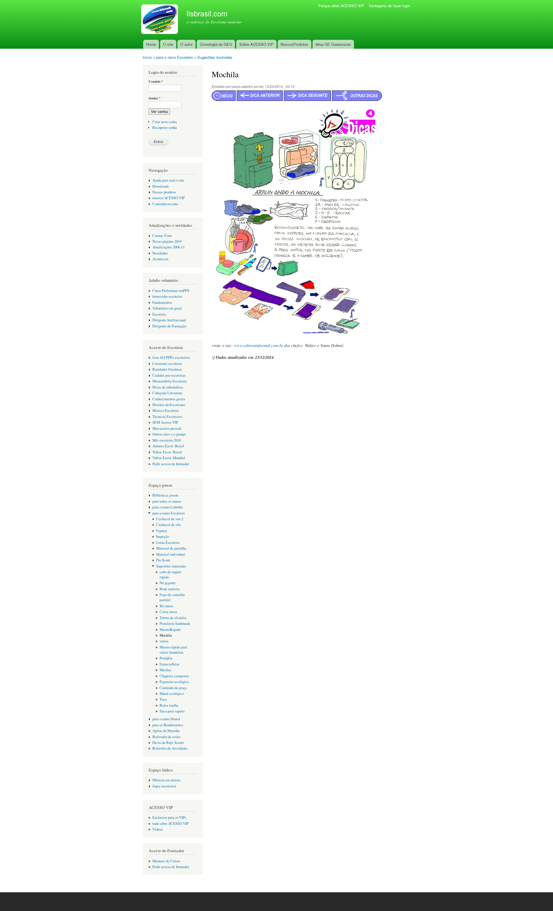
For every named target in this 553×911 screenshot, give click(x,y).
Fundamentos (162, 302)
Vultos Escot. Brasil (167, 452)
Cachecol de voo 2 (169, 518)
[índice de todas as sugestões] (357, 99)
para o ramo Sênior (166, 718)
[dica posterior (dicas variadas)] (307, 99)
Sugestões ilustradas (214, 57)
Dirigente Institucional (169, 320)
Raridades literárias (167, 369)
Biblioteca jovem (165, 495)
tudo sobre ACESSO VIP (170, 823)
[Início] (160, 20)
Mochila (166, 635)
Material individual (170, 554)
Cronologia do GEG (216, 44)
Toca (163, 699)
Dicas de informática (167, 387)
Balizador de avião (166, 736)
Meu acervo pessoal (166, 428)
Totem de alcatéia (173, 617)
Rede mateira (170, 588)
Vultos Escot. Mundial (168, 457)
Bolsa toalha (169, 705)
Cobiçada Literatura (167, 393)
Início (147, 57)
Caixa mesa (168, 611)
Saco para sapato (172, 711)
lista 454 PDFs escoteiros (171, 357)
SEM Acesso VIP (165, 422)
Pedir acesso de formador (170, 463)
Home (151, 44)
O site (168, 44)
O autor (186, 44)
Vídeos (157, 829)
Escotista (159, 314)
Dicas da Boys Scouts (168, 742)
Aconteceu (160, 258)
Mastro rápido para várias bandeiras (173, 650)
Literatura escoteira (167, 363)
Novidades (160, 253)
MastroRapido (170, 629)
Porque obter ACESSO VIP (341, 5)
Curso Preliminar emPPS (170, 290)
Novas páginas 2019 (166, 241)
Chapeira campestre (174, 676)
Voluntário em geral (167, 308)
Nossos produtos (164, 192)
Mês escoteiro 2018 (166, 440)
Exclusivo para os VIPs (169, 817)
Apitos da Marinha (166, 730)
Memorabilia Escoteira (169, 381)
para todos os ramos (166, 501)
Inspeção (162, 536)
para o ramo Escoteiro (174, 57)
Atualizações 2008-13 (168, 247)
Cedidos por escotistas (168, 375)
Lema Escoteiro (168, 542)
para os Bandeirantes (167, 725)
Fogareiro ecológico (174, 681)
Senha (154, 98)
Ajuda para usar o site (168, 180)
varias (164, 641)
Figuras (161, 530)
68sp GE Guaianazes (333, 44)
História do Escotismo (168, 404)
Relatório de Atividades (170, 748)
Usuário (156, 81)
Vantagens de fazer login (389, 5)
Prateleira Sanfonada (175, 623)
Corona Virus (162, 235)
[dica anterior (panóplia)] (260, 99)
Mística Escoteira (165, 410)
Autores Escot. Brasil (168, 446)
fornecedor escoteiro (167, 296)
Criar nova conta (164, 121)
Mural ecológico (172, 693)
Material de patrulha (171, 548)
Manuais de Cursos (166, 861)
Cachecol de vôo (168, 524)
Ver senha (159, 112)
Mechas (165, 669)
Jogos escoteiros (164, 786)
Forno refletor (169, 664)
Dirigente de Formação (169, 326)
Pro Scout (163, 560)
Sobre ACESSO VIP (256, 44)
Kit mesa (166, 605)
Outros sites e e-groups (169, 434)
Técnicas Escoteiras (167, 416)
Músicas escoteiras (166, 780)
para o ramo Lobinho (167, 507)
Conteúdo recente (165, 203)
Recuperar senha (164, 127)
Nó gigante (168, 582)
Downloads (160, 186)
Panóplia (166, 658)
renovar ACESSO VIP (168, 197)
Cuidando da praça (173, 687)
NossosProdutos (294, 44)
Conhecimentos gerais (168, 399)
